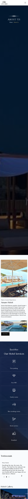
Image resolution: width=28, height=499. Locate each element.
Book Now (5, 333)
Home (11, 22)
